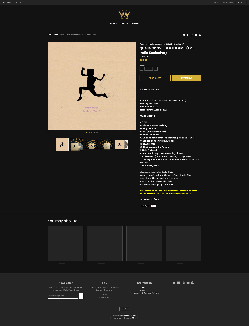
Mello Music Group (128, 315)
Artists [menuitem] (124, 23)
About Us (144, 290)
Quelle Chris (145, 56)
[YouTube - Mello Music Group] (196, 35)
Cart (242, 3)
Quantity (143, 65)
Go (81, 296)
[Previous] (48, 132)
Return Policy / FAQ (149, 199)
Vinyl (56, 35)
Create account (227, 3)
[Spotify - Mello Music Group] (200, 35)
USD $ (17, 3)
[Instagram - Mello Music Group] (192, 35)
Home (50, 35)
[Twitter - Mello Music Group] (184, 35)
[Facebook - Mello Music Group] (188, 35)
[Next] (135, 132)
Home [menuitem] (112, 23)
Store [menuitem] (135, 23)
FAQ (105, 294)
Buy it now (186, 78)
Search (144, 287)
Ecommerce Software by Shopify (124, 318)
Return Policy (104, 297)
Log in (216, 3)
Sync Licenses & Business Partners (144, 293)
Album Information (149, 90)
